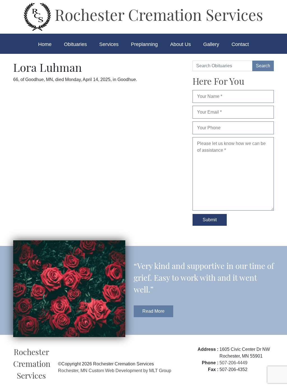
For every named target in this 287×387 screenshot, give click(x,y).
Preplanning (144, 44)
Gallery (211, 44)
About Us (180, 44)
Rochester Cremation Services (157, 14)
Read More (153, 311)
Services (109, 44)
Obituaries (75, 44)
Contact (240, 44)
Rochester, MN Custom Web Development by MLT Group (114, 370)
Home (45, 44)
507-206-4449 (233, 362)
